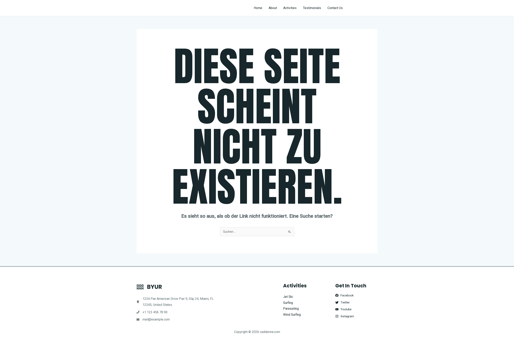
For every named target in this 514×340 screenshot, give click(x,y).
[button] (363, 8)
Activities (290, 8)
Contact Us (335, 8)
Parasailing (291, 308)
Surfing (288, 303)
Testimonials (312, 8)
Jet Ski (288, 297)
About (273, 8)
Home (258, 8)
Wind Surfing (292, 315)
